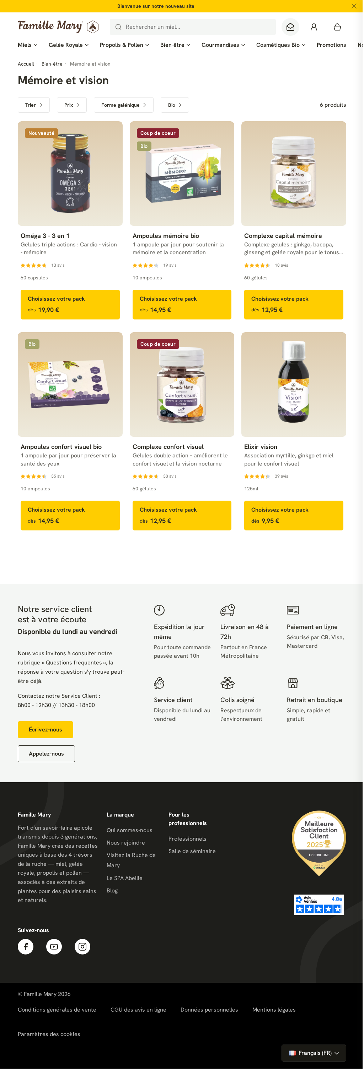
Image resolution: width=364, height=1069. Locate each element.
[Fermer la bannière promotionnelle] (354, 6)
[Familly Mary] (58, 27)
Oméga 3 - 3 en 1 (45, 236)
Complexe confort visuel (168, 446)
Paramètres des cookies (49, 1034)
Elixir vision (260, 446)
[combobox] (192, 27)
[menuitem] (27, 45)
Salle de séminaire (192, 851)
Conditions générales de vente (57, 1009)
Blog (112, 890)
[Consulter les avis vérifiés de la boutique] (319, 905)
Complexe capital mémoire (283, 236)
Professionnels (187, 838)
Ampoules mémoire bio (166, 236)
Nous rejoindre (126, 842)
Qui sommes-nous (129, 830)
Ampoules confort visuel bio (61, 446)
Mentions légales (274, 1009)
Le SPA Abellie (125, 878)
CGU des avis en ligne (138, 1009)
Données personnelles (209, 1009)
